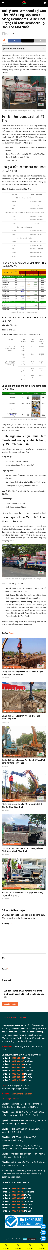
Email (5, 969)
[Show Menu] (3, 3)
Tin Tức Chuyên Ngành (11, 667)
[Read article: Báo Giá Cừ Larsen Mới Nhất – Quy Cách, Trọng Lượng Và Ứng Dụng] (24, 874)
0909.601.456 (17, 1067)
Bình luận (7, 923)
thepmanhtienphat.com (21, 1094)
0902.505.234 (17, 1077)
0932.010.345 (17, 1080)
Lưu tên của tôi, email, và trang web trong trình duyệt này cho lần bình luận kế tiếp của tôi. (24, 994)
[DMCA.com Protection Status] (29, 1239)
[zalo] (43, 1232)
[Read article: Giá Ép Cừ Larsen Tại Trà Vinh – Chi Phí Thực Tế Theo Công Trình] (24, 697)
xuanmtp (11, 34)
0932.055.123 (17, 1074)
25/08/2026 (6, 677)
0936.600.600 (17, 1058)
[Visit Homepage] (24, 3)
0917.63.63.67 (17, 1061)
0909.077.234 (17, 1064)
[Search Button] (45, 3)
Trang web (6, 980)
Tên (4, 958)
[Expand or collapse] (43, 48)
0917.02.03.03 (17, 1071)
